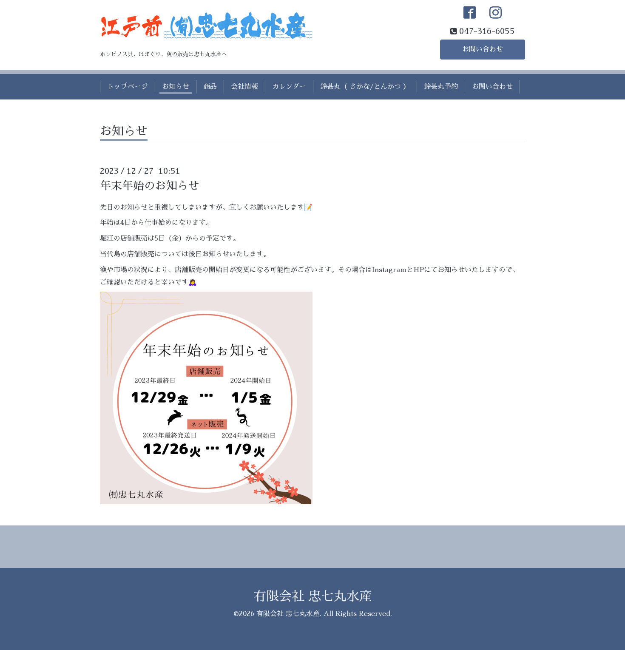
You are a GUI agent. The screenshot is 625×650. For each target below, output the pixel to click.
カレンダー (289, 86)
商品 (210, 86)
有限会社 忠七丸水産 (312, 596)
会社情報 (244, 86)
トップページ (127, 86)
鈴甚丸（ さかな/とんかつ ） (365, 86)
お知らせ (175, 86)
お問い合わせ (482, 49)
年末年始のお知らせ (149, 185)
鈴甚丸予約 (441, 86)
